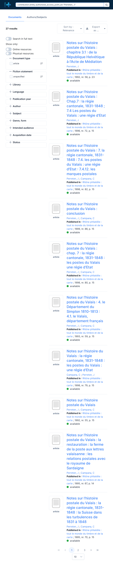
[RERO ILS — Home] (8, 4)
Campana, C (87, 178)
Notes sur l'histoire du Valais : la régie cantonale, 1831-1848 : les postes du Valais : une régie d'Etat (86, 360)
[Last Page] (97, 550)
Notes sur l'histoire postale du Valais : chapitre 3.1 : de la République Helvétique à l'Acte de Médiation (86, 52)
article (16, 63)
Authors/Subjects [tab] (37, 17)
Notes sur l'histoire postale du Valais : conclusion (82, 209)
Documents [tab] (14, 17)
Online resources (22, 49)
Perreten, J (73, 66)
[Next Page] (91, 550)
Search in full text (22, 38)
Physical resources (23, 53)
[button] (20, 59)
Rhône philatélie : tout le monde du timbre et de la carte (85, 73)
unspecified (18, 76)
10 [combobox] (75, 556)
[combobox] (60, 5)
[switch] (9, 38)
